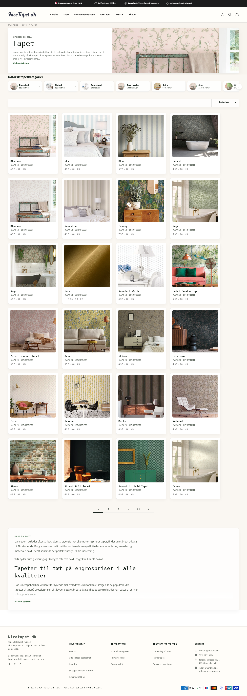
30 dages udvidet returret (81, 670)
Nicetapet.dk (22, 637)
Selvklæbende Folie (84, 14)
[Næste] (239, 87)
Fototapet (104, 14)
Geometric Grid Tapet (133, 486)
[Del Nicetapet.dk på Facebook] (9, 664)
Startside (13, 25)
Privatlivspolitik (118, 657)
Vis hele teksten (21, 63)
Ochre (68, 356)
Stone (14, 486)
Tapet (66, 14)
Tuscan (69, 421)
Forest (177, 161)
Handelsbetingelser (120, 651)
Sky (67, 161)
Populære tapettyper (162, 664)
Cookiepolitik (117, 664)
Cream (176, 486)
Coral (14, 421)
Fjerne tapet (158, 657)
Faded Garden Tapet (186, 291)
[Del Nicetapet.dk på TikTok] (19, 664)
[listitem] (25, 86)
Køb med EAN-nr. (77, 677)
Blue (121, 161)
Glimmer (123, 356)
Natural (178, 421)
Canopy (123, 226)
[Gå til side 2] (149, 509)
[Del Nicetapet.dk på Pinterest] (14, 664)
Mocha (122, 421)
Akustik (119, 14)
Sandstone (71, 226)
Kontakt (72, 651)
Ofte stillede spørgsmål (80, 657)
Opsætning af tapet (162, 651)
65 (138, 508)
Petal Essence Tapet (24, 356)
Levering (73, 664)
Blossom (15, 161)
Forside (54, 14)
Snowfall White (129, 291)
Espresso (179, 356)
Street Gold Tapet (77, 486)
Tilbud (132, 14)
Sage (176, 226)
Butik (25, 25)
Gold (68, 291)
